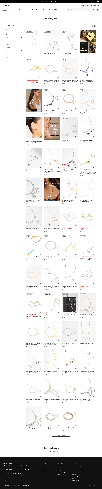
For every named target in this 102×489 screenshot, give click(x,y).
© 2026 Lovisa (26, 485)
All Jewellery (8, 14)
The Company (45, 466)
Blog (73, 478)
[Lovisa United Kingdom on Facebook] (3, 5)
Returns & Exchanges (61, 472)
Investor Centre (45, 468)
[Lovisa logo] (6, 9)
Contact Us (59, 466)
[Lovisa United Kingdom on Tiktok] (8, 5)
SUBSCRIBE (27, 469)
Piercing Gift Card (75, 476)
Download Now (17, 1)
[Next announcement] (95, 1)
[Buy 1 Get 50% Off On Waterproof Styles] (34, 100)
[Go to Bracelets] (93, 9)
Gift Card (74, 474)
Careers (44, 470)
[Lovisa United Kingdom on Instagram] (6, 5)
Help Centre (59, 468)
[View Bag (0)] (97, 9)
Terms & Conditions (7, 485)
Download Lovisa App (76, 466)
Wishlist (73, 468)
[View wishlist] (98, 5)
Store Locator (74, 470)
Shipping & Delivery (61, 470)
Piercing (73, 472)
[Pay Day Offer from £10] (52, 128)
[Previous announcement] (4, 1)
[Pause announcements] (97, 1)
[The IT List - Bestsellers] (88, 41)
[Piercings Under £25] (52, 189)
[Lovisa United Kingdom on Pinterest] (20, 473)
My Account (59, 474)
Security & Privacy (16, 485)
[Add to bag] (40, 49)
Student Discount (75, 480)
